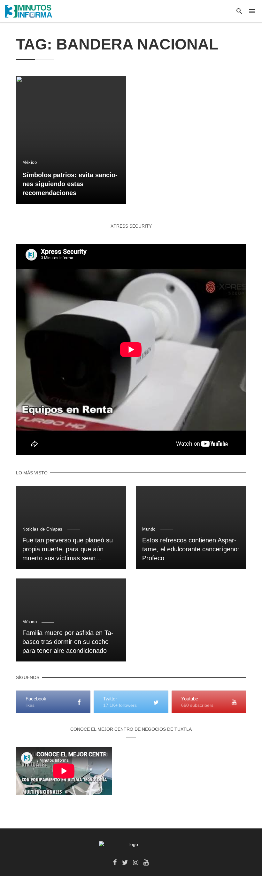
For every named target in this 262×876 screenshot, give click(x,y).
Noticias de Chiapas (42, 529)
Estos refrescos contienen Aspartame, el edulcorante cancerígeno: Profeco (190, 549)
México (29, 162)
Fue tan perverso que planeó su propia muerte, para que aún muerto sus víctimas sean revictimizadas (67, 550)
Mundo (149, 529)
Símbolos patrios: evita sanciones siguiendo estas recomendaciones (70, 183)
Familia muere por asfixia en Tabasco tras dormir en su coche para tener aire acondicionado (67, 641)
